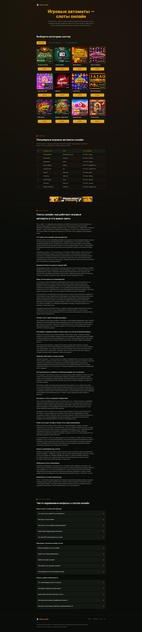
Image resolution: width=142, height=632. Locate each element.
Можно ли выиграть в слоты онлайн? (49, 548)
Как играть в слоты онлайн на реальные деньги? (52, 525)
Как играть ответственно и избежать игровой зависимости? (55, 606)
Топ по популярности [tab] (71, 42)
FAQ (104, 618)
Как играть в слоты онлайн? (46, 519)
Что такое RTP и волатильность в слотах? (50, 537)
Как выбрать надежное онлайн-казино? (49, 588)
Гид (101, 618)
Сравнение (95, 618)
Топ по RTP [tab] (41, 42)
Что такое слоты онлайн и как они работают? (51, 513)
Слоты (89, 618)
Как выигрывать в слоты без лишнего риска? (51, 571)
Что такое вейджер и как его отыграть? (49, 582)
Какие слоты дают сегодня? (46, 559)
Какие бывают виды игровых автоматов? (50, 531)
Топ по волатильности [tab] (54, 42)
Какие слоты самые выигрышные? (48, 554)
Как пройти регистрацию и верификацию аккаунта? (53, 600)
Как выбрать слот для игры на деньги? (49, 565)
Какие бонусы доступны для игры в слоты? (50, 594)
